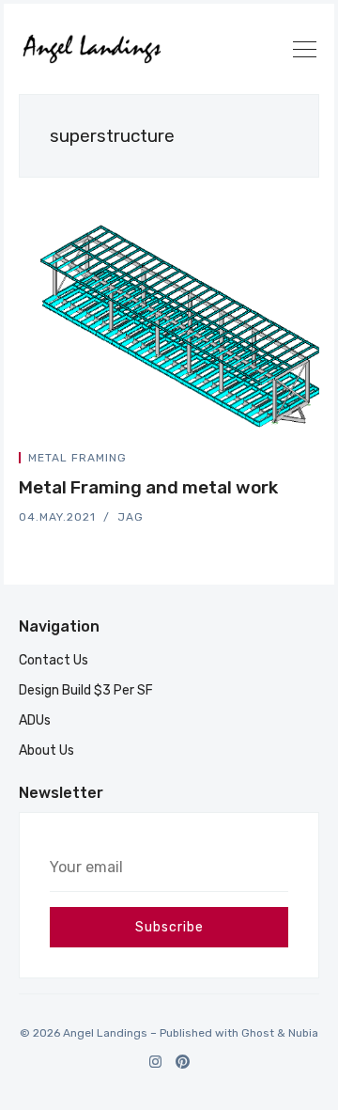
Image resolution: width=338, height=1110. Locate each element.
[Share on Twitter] (248, 461)
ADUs (35, 720)
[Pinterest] (182, 1061)
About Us (46, 750)
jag (130, 517)
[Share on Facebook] (270, 461)
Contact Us (53, 660)
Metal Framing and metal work (148, 487)
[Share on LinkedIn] (293, 461)
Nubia (303, 1033)
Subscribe (169, 927)
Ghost (257, 1033)
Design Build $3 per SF (86, 690)
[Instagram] (155, 1061)
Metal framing (77, 457)
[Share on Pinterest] (313, 461)
